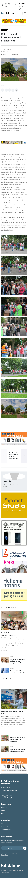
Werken (3, 810)
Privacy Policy (4, 855)
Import (3, 30)
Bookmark (15, 54)
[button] (24, 456)
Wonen (3, 813)
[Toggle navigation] (24, 13)
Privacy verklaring (5, 829)
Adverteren (4, 824)
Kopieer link (5, 54)
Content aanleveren (6, 826)
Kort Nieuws (4, 807)
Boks (7, 872)
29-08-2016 (5, 51)
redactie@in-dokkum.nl (10, 790)
